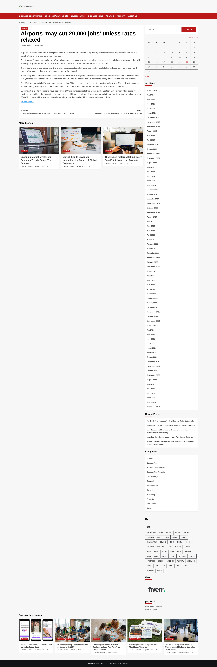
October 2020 (152, 371)
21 (179, 62)
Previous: (47, 112)
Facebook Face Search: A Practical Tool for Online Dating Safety (171, 421)
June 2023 (151, 226)
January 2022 (152, 303)
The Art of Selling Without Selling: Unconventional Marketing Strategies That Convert (170, 443)
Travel (149, 508)
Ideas (172, 551)
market (192, 556)
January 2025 (152, 149)
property (180, 561)
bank (161, 532)
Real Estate (151, 504)
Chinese (184, 537)
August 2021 (152, 325)
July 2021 (150, 330)
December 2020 (153, 362)
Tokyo (170, 566)
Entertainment (152, 486)
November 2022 (153, 258)
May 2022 (151, 285)
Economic (150, 481)
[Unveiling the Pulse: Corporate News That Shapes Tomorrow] (144, 630)
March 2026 (151, 113)
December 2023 (153, 199)
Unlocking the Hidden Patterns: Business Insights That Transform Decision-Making (167, 431)
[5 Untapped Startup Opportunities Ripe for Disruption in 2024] (72, 630)
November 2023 (153, 203)
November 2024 (153, 154)
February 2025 (152, 145)
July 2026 (150, 95)
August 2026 (152, 90)
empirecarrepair (151, 609)
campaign (150, 537)
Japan (149, 556)
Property (121, 16)
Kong (164, 556)
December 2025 (153, 117)
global (187, 547)
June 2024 (151, 172)
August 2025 (152, 131)
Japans (156, 556)
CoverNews (112, 663)
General (150, 490)
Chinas (175, 537)
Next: (118, 112)
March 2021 (151, 348)
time (163, 566)
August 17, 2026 (124, 163)
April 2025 (151, 140)
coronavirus (152, 542)
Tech (156, 566)
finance (178, 547)
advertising (151, 532)
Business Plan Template (56, 16)
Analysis (110, 16)
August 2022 (152, 271)
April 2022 (151, 289)
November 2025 (153, 122)
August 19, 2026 (82, 166)
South (149, 566)
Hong (156, 551)
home (149, 551)
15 (187, 57)
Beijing (168, 532)
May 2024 (151, 176)
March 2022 (151, 294)
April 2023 (151, 235)
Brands (177, 532)
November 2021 (153, 312)
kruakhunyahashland (153, 606)
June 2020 (151, 389)
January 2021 (152, 357)
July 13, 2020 (39, 45)
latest (172, 556)
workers (150, 570)
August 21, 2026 (40, 166)
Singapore (191, 561)
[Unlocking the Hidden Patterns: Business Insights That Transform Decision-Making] (108, 630)
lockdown (182, 556)
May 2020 (151, 393)
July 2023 (150, 221)
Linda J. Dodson (27, 45)
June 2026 (151, 99)
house (164, 551)
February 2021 (152, 353)
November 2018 (153, 407)
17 (149, 62)
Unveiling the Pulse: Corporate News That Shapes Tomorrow (170, 437)
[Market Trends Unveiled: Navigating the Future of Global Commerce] (81, 140)
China (167, 537)
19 (164, 62)
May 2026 (151, 104)
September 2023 (153, 212)
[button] (196, 16)
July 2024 (150, 167)
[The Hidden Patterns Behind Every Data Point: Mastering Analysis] (123, 140)
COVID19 (163, 542)
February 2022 (152, 298)
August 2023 (152, 217)
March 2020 (151, 402)
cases (159, 537)
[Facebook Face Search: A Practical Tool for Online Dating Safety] (36, 630)
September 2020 (153, 375)
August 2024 (152, 163)
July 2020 (150, 384)
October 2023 (152, 208)
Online (160, 561)
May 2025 (151, 136)
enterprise (161, 547)
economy (150, 547)
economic (189, 542)
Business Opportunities (30, 16)
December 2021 (153, 307)
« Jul (147, 77)
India (179, 551)
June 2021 (151, 334)
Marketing (151, 495)
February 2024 (152, 190)
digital (179, 542)
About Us (132, 16)
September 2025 (153, 126)
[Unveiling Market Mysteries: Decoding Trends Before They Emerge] (39, 140)
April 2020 (151, 398)
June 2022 (151, 280)
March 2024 (151, 185)
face (170, 547)
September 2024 (153, 158)
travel (179, 566)
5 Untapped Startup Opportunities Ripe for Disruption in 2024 (171, 425)
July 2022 (150, 276)
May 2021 (151, 339)
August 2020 (152, 380)
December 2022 (153, 253)
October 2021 (152, 316)
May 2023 (151, 230)
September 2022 (153, 267)
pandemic (170, 561)
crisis (171, 542)
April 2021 (151, 343)
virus (187, 566)
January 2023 (152, 249)
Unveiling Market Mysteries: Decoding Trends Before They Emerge (37, 160)
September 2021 (153, 321)
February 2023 (152, 244)
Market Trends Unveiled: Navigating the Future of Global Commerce (80, 160)
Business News (95, 16)
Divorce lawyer (78, 16)
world (159, 570)
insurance (188, 551)
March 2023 (151, 239)
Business (187, 532)
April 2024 (151, 181)
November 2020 (153, 366)
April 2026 (151, 108)
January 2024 (152, 194)
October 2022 (152, 262)
